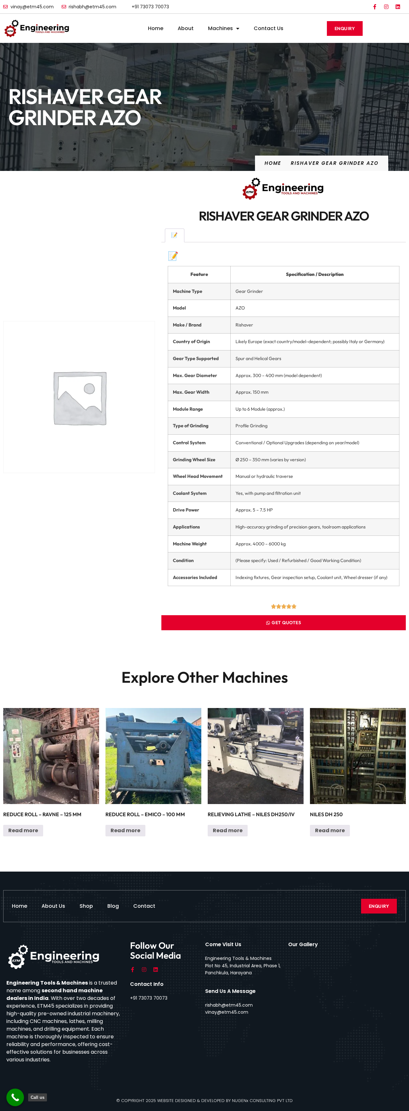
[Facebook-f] (374, 6)
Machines (220, 28)
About (186, 28)
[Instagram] (386, 6)
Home (155, 28)
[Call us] (15, 1097)
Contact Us (268, 28)
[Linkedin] (397, 6)
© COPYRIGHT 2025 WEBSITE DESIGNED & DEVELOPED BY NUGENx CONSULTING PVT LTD (204, 1101)
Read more (23, 830)
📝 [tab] (174, 235)
